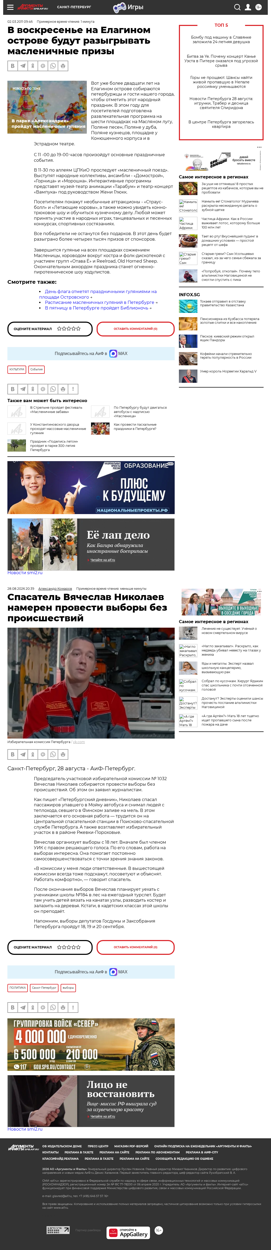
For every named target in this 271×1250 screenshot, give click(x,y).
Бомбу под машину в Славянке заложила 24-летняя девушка (221, 39)
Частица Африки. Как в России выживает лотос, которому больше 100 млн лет (231, 223)
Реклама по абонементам (158, 1152)
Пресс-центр (98, 1146)
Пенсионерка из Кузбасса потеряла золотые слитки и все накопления (229, 321)
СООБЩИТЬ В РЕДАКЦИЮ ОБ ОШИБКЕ (184, 1159)
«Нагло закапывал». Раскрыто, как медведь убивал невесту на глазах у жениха (231, 650)
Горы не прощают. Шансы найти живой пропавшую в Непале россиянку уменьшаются (221, 82)
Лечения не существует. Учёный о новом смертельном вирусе (229, 631)
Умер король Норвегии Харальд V (228, 371)
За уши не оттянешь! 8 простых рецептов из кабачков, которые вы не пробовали (232, 188)
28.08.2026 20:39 (20, 589)
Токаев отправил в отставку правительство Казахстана (223, 303)
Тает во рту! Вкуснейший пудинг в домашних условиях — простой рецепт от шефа (230, 240)
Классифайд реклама (60, 1159)
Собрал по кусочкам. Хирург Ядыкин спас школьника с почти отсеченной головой (232, 685)
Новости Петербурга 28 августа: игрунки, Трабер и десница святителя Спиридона (221, 103)
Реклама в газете (79, 1152)
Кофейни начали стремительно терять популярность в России (226, 355)
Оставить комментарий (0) (135, 329)
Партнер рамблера (88, 1230)
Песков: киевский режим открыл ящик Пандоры (227, 338)
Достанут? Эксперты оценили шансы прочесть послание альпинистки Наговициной (232, 702)
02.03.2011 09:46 (20, 22)
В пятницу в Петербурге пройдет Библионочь (96, 308)
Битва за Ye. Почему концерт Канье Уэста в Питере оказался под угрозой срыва (221, 61)
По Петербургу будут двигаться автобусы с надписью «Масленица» (140, 412)
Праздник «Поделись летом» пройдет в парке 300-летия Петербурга (54, 445)
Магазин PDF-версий (131, 1146)
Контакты (50, 1152)
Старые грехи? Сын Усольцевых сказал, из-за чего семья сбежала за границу (231, 258)
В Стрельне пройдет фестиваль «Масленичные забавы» (56, 410)
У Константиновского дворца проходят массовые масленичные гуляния (58, 428)
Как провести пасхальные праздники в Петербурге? (135, 426)
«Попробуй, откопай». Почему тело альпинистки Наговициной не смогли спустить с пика (231, 275)
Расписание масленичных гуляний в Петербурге (99, 302)
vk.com (79, 742)
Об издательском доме (62, 1146)
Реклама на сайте (114, 1152)
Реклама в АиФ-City (202, 1152)
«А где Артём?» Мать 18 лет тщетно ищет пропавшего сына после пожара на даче (230, 720)
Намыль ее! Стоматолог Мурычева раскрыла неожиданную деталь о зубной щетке (230, 205)
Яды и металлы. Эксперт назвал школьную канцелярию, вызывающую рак (228, 668)
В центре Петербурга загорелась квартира (221, 124)
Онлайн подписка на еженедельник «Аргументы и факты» (203, 1146)
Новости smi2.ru (25, 572)
